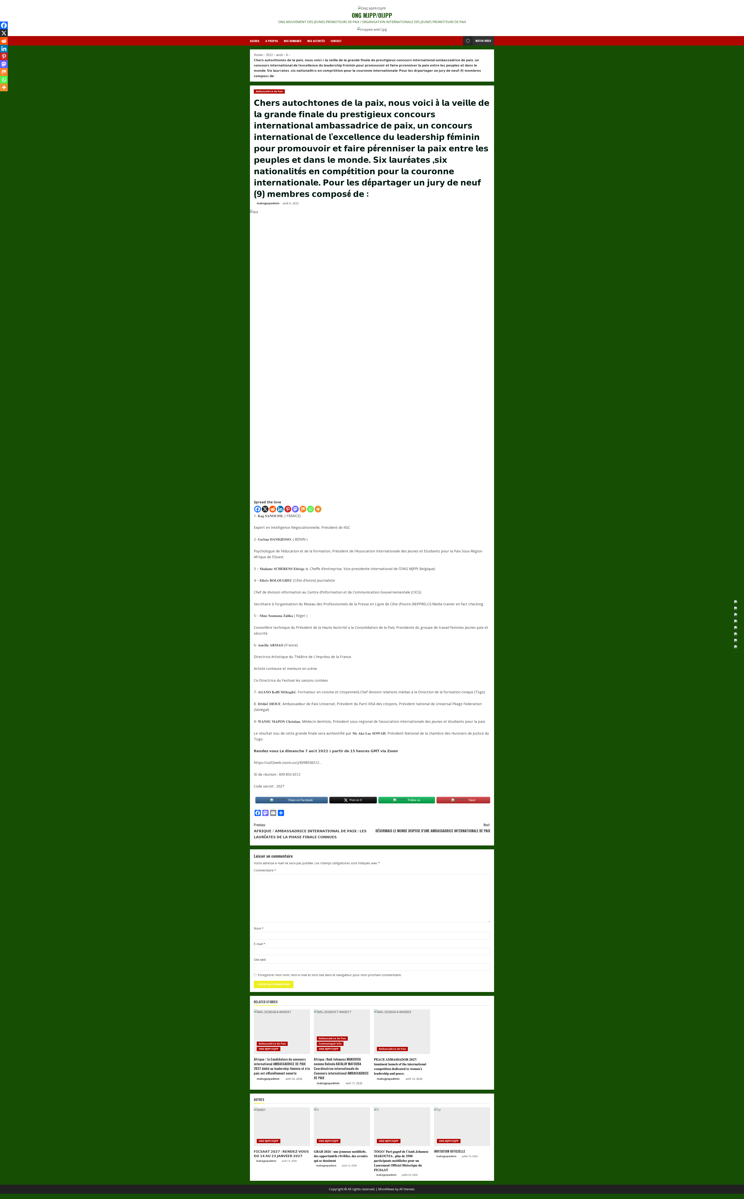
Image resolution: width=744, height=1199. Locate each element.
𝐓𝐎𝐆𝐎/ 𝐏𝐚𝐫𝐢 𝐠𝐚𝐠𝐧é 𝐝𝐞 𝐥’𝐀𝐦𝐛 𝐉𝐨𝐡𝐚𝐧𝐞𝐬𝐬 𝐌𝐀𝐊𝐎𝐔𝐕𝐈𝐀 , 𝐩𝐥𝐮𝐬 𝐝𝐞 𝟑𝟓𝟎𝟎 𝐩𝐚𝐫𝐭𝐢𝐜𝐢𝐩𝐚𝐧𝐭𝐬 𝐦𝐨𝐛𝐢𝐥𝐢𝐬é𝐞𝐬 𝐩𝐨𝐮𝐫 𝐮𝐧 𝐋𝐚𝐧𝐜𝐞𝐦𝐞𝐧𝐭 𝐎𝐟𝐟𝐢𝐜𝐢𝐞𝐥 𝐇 (401, 1160)
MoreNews (386, 1189)
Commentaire (265, 870)
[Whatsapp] (310, 509)
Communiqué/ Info (330, 1043)
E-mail (259, 944)
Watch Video (483, 41)
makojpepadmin (268, 203)
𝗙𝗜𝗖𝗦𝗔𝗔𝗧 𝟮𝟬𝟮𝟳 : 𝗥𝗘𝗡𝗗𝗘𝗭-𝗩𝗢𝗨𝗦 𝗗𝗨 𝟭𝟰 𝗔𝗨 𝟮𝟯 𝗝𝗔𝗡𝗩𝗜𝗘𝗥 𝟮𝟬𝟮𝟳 (281, 1153)
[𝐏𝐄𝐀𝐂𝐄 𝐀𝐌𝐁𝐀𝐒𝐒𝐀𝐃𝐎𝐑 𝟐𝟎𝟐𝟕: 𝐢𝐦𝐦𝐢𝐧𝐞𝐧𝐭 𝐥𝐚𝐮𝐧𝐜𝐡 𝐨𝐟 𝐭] (402, 1031)
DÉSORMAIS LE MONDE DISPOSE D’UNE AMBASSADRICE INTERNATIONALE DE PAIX (432, 827)
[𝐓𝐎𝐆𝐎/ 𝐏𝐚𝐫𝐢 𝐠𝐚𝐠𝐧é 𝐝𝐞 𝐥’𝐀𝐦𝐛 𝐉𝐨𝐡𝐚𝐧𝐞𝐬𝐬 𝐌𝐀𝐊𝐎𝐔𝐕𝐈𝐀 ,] (402, 1126)
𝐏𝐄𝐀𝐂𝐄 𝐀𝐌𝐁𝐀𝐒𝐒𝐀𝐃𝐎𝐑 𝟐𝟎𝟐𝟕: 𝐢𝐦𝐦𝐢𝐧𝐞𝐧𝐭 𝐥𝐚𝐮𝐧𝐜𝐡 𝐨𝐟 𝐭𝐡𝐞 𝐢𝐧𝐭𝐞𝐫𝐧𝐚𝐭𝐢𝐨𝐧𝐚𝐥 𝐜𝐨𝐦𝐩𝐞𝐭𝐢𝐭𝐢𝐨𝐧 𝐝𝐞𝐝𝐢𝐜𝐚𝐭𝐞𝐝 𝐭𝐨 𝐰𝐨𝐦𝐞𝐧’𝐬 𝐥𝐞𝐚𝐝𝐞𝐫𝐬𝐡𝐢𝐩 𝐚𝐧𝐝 (400, 1066)
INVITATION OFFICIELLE (449, 1151)
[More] (318, 509)
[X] (265, 509)
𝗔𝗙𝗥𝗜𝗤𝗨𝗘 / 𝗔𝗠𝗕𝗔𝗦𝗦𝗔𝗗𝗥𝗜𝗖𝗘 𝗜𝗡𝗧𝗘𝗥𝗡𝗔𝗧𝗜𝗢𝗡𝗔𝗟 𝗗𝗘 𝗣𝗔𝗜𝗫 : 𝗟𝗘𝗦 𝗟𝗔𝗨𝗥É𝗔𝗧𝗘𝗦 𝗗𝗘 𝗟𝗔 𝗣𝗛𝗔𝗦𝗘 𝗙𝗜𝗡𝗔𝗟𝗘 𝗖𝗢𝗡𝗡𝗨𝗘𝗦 (310, 830)
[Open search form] (459, 40)
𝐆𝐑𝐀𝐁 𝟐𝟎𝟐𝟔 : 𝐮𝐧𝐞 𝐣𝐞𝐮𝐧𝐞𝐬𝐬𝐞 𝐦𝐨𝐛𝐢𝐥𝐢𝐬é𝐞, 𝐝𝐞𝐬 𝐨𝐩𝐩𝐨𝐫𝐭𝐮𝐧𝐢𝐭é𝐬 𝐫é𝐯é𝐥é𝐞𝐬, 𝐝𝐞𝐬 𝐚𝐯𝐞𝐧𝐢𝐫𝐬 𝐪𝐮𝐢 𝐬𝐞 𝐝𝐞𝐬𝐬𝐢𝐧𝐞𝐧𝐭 (341, 1156)
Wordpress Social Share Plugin (351, 1196)
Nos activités (316, 41)
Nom (259, 928)
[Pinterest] (287, 509)
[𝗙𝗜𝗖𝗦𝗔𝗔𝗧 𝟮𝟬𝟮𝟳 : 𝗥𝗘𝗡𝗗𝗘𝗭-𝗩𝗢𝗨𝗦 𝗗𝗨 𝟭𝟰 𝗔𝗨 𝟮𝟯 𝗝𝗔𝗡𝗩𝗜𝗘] (282, 1126)
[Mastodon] (295, 509)
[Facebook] (257, 509)
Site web (260, 959)
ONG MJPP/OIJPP (372, 15)
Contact (336, 41)
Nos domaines (292, 41)
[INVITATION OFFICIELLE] (462, 1126)
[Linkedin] (280, 509)
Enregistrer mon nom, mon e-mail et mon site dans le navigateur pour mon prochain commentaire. (329, 975)
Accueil (255, 41)
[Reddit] (272, 509)
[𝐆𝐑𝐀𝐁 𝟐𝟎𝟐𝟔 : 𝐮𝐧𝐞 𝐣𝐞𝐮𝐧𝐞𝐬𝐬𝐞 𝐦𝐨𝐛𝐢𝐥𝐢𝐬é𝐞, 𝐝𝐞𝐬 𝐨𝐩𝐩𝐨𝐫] (342, 1126)
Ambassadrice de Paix (269, 91)
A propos (271, 41)
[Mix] (303, 509)
